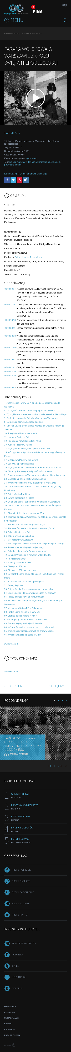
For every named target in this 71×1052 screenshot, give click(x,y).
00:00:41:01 (10, 367)
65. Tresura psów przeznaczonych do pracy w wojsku (29, 631)
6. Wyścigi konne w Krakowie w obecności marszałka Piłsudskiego (35, 414)
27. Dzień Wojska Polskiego (17, 494)
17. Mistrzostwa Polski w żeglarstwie (21, 460)
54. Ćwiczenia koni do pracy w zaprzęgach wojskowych (30, 593)
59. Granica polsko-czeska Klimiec (20, 616)
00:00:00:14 (10, 289)
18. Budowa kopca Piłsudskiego (19, 464)
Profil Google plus (23, 892)
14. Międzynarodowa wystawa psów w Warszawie (27, 448)
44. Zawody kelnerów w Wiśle (18, 562)
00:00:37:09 (10, 348)
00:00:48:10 (10, 376)
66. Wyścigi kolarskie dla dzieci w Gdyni (23, 635)
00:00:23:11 (10, 328)
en (64, 5)
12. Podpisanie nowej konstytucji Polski (22, 441)
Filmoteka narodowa (24, 943)
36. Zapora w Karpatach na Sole (19, 536)
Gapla (15, 965)
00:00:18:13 (10, 320)
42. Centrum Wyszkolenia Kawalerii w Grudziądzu (27, 555)
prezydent (9, 165)
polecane (55, 766)
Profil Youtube (20, 903)
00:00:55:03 (10, 387)
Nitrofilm (17, 988)
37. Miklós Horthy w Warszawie (18, 540)
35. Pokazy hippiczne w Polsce (18, 532)
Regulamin (9, 1012)
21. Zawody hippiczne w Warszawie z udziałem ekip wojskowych (34, 475)
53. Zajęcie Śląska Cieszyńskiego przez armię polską (29, 589)
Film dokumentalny (12, 33)
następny (56, 686)
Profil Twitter (20, 914)
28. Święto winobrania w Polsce (19, 498)
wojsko (12, 162)
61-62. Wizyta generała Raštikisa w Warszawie (26, 619)
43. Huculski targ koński (15, 559)
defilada (31, 162)
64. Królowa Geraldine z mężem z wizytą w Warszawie (29, 627)
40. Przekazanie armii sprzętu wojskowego (24, 547)
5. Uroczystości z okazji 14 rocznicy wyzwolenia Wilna (29, 410)
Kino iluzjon (19, 977)
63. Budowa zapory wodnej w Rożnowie (23, 623)
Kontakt (8, 1024)
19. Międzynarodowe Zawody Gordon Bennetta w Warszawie (32, 467)
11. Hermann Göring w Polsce (18, 437)
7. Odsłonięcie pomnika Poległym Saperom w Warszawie (31, 418)
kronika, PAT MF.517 (33, 33)
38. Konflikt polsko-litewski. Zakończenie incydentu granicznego (34, 543)
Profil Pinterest (21, 881)
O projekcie (10, 1007)
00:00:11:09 (10, 304)
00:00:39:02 (10, 359)
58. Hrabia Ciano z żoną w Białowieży (22, 612)
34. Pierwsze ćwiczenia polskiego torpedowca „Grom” (29, 528)
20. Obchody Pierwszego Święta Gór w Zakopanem (28, 471)
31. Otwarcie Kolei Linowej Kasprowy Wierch (25, 513)
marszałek (22, 162)
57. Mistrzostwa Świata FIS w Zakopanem (23, 608)
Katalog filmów (12, 1035)
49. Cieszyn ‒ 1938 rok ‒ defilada (20, 570)
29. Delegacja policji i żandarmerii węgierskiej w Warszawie (32, 502)
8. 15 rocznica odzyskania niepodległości (23, 422)
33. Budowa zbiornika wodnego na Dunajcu (24, 524)
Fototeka (17, 954)
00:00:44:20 (10, 371)
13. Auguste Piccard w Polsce (18, 445)
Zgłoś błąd (42, 174)
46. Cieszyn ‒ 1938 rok (15, 566)
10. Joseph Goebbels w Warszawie (20, 433)
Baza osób (9, 1029)
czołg (57, 162)
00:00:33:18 (10, 336)
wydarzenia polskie (45, 162)
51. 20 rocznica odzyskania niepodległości (24, 581)
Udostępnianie (11, 1018)
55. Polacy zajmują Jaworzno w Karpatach (24, 597)
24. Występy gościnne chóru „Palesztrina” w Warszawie (30, 483)
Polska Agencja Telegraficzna (28, 257)
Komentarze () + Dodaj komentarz (20, 174)
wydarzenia (31, 158)
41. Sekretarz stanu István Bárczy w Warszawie (26, 551)
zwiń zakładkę (11, 644)
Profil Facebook (21, 869)
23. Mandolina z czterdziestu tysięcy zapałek (25, 479)
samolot (18, 165)
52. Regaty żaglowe (13, 585)
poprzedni (15, 686)
